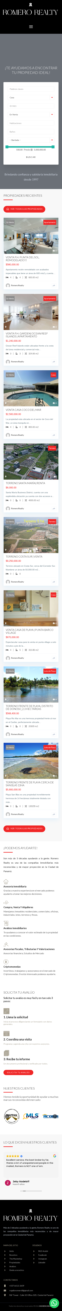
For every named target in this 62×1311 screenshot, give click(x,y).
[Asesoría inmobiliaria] (6, 882)
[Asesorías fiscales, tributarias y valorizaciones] (6, 944)
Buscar (31, 157)
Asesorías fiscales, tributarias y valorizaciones (29, 949)
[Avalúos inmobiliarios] (6, 923)
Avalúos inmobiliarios (15, 928)
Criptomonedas (12, 966)
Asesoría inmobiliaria (14, 886)
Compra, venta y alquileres (18, 907)
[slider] (6, 146)
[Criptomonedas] (6, 962)
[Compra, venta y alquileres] (6, 903)
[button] (31, 27)
